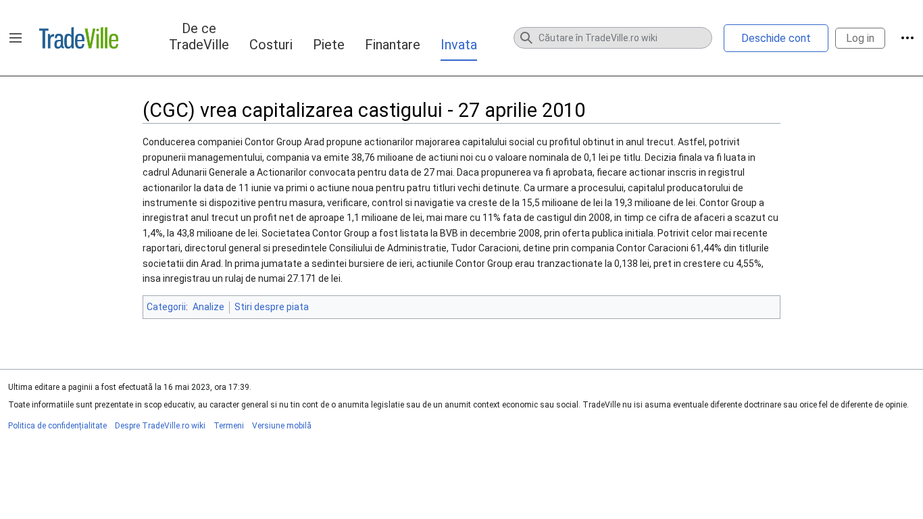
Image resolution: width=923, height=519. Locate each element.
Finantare (392, 44)
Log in (860, 38)
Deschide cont (776, 38)
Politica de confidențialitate (57, 425)
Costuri (271, 44)
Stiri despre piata (271, 306)
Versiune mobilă (281, 425)
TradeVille (78, 38)
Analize (208, 306)
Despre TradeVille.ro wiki (160, 425)
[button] (15, 37)
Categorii (166, 306)
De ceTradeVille (199, 36)
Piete (329, 44)
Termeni (229, 425)
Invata (459, 44)
